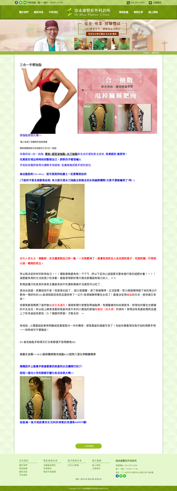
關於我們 (23, 465)
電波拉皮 (98, 479)
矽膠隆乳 (48, 468)
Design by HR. (103, 488)
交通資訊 (157, 2)
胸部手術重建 (50, 471)
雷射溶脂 (91, 479)
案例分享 (155, 53)
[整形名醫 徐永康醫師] (88, 35)
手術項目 (23, 475)
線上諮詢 (96, 465)
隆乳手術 (84, 479)
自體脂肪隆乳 (50, 465)
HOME (146, 53)
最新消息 (23, 471)
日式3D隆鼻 (73, 465)
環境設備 (23, 468)
